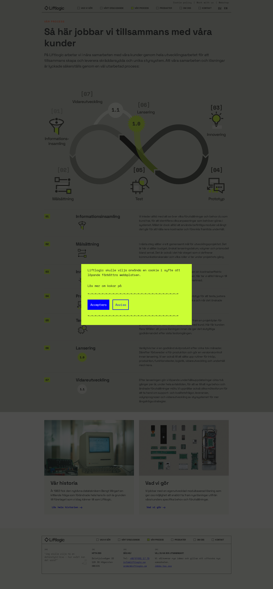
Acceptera (98, 304)
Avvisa (120, 304)
